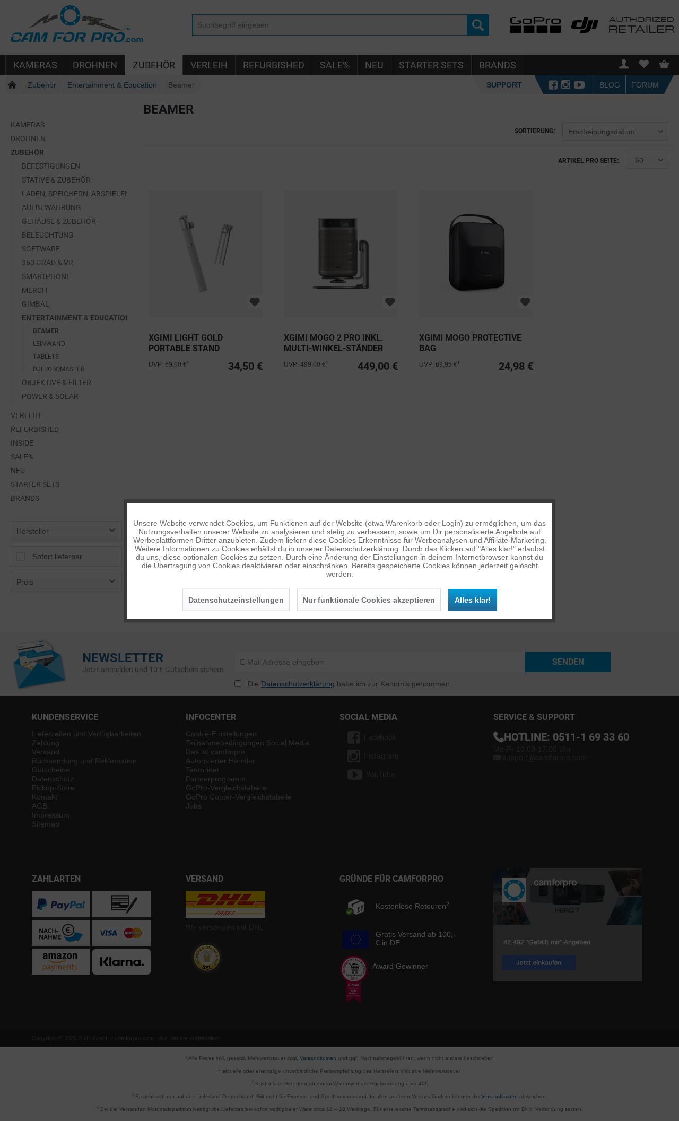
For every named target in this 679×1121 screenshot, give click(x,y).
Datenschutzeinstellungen (236, 599)
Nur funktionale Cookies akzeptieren (369, 599)
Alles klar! (473, 599)
